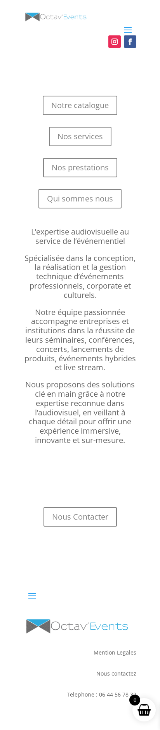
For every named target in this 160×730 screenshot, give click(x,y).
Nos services (80, 136)
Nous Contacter (80, 516)
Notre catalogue (80, 105)
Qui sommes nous (80, 198)
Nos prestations (80, 167)
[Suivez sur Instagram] (114, 41)
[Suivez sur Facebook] (130, 41)
